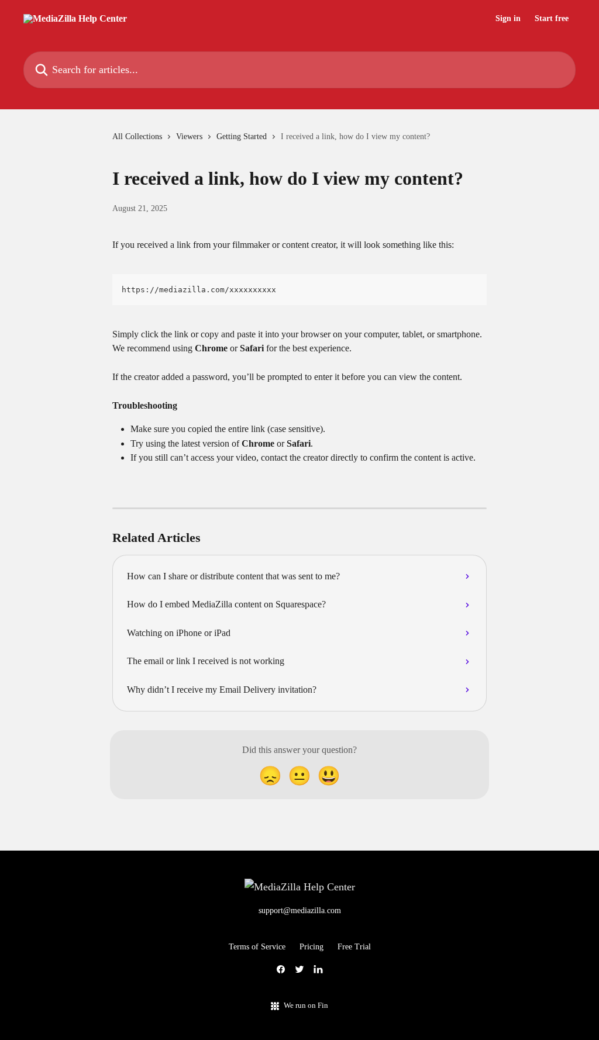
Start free (552, 19)
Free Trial (354, 946)
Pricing (311, 946)
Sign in (508, 19)
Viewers (189, 136)
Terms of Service (257, 946)
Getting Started (241, 136)
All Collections (137, 136)
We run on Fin (306, 1005)
